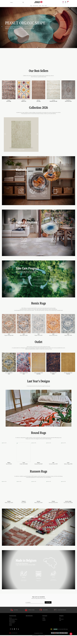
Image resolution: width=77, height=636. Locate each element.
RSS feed (41, 633)
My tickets (44, 620)
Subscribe (48, 602)
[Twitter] (14, 629)
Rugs (31, 5)
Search (23, 2)
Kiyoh (44, 635)
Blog (43, 5)
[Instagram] (12, 629)
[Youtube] (18, 629)
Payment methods (12, 620)
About (46, 5)
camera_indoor (71, 634)
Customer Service (11, 622)
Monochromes (35, 5)
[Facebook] (10, 629)
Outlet (40, 5)
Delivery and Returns (12, 621)
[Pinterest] (16, 629)
